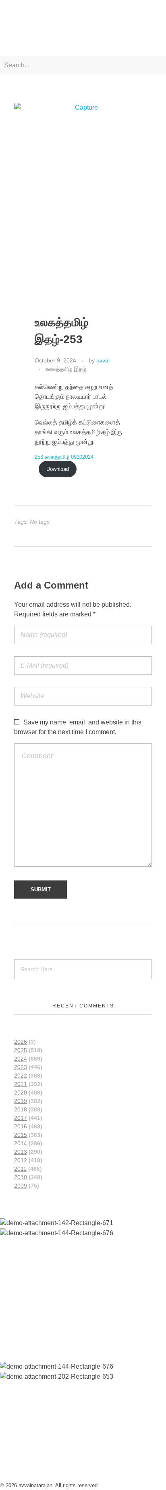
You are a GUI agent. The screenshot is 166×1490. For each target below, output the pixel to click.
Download (57, 469)
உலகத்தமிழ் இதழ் (66, 369)
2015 (20, 1135)
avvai (103, 360)
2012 (20, 1160)
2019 (20, 1101)
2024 (20, 1058)
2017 (20, 1118)
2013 (20, 1152)
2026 (20, 1041)
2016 (20, 1126)
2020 (20, 1092)
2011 (20, 1168)
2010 (20, 1177)
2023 (20, 1067)
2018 (20, 1109)
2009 (20, 1185)
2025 (20, 1050)
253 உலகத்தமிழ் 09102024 (64, 457)
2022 (20, 1075)
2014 (20, 1143)
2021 (20, 1084)
